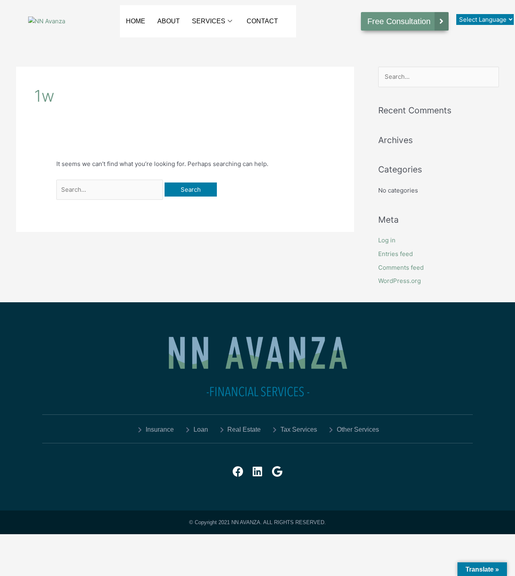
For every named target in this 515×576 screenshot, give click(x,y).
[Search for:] (110, 189)
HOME (135, 21)
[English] (468, 7)
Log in (387, 240)
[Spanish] (476, 7)
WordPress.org (399, 281)
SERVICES (208, 21)
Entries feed (395, 254)
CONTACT (262, 21)
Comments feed (401, 267)
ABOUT (168, 21)
